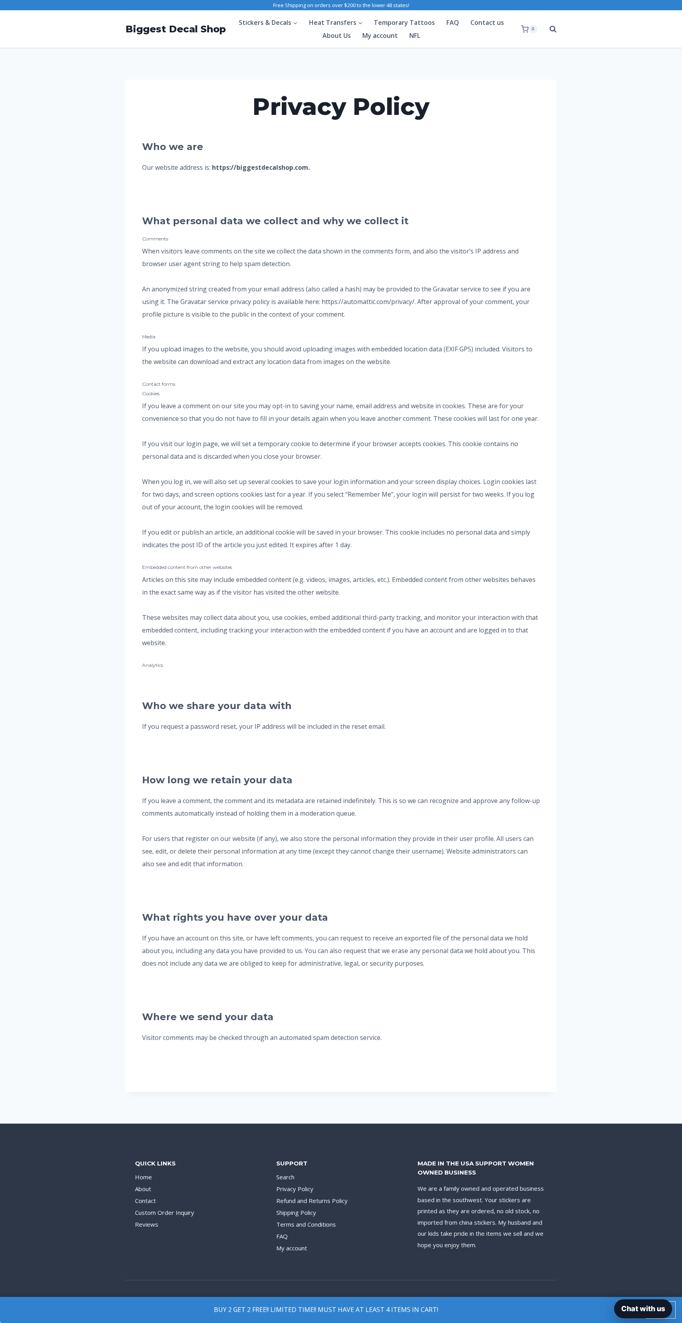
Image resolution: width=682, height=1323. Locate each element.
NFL (414, 35)
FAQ (452, 22)
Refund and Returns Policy (312, 1201)
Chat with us (643, 1308)
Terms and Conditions (306, 1224)
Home (143, 1177)
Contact (145, 1201)
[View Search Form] (548, 29)
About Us (336, 35)
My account (380, 35)
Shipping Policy (296, 1212)
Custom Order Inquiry (164, 1212)
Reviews (146, 1224)
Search (285, 1177)
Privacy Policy (294, 1189)
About (143, 1189)
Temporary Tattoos (404, 22)
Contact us (487, 22)
